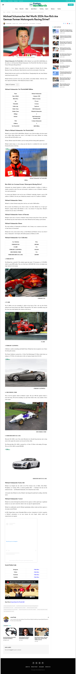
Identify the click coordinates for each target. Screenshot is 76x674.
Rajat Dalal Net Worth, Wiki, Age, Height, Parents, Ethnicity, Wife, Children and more (41, 638)
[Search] (73, 1)
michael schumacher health (32, 607)
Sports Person (34, 8)
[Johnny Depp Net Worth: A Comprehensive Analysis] (26, 632)
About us (4, 1)
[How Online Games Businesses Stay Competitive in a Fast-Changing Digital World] (56, 55)
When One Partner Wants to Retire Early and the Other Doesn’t (65, 78)
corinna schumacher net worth (9, 605)
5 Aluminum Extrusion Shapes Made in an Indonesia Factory (65, 36)
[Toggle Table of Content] (16, 85)
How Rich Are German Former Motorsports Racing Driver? (27, 605)
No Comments (32, 23)
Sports (46, 8)
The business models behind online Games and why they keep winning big (66, 60)
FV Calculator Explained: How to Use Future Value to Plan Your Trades (66, 72)
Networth (21, 8)
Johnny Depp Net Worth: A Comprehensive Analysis (24, 638)
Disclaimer (16, 1)
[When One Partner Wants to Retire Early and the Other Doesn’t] (56, 79)
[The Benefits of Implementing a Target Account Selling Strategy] (56, 31)
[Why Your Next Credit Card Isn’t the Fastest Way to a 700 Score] (56, 43)
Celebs (26, 8)
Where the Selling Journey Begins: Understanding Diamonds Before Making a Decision (65, 84)
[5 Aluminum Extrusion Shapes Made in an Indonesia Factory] (56, 37)
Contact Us (21, 1)
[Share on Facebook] (64, 23)
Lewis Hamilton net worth (8, 607)
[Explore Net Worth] (38, 4)
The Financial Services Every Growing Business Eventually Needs (65, 48)
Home (16, 8)
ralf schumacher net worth (9, 611)
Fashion (59, 8)
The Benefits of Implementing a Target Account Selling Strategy (66, 30)
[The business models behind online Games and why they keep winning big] (56, 61)
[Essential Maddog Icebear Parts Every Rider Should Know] (10, 632)
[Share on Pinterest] (67, 23)
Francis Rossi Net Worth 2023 (17, 602)
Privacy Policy (10, 1)
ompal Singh (9, 23)
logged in (11, 649)
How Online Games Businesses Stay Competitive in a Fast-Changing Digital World (66, 54)
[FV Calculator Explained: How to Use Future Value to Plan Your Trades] (56, 73)
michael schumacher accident (20, 607)
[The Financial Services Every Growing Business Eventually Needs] (56, 49)
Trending (41, 8)
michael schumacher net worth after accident (27, 609)
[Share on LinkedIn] (69, 23)
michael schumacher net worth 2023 (10, 609)
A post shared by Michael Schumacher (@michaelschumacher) (21, 560)
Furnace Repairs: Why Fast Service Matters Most (65, 66)
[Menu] (3, 4)
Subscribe (71, 4)
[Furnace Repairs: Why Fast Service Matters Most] (56, 67)
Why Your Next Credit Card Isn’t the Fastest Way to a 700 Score (66, 42)
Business (53, 8)
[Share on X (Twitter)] (66, 23)
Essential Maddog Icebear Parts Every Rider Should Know (9, 638)
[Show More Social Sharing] (72, 23)
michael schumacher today (42, 609)
